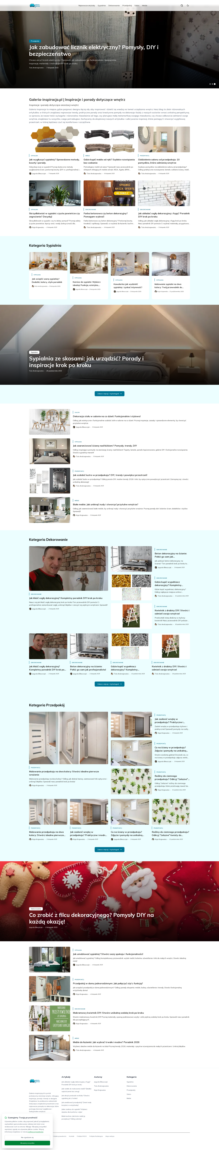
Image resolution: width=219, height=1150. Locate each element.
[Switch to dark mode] (188, 5)
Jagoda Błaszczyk (36, 927)
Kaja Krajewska (100, 1090)
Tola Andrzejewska (36, 68)
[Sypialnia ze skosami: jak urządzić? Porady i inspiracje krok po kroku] (109, 345)
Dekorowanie (114, 5)
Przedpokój (127, 5)
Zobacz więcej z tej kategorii (108, 394)
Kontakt (71, 1136)
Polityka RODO (82, 1136)
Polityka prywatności (59, 1136)
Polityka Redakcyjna (96, 1136)
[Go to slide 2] (212, 84)
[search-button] (182, 5)
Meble (144, 5)
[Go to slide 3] (215, 84)
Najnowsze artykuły (86, 5)
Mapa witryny (110, 1136)
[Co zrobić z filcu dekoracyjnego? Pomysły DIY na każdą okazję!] (109, 901)
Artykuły (66, 1077)
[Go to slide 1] (210, 84)
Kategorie (132, 1077)
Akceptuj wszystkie (27, 1143)
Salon (136, 5)
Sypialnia (102, 5)
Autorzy (98, 1077)
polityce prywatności (35, 1132)
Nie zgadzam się (27, 1137)
